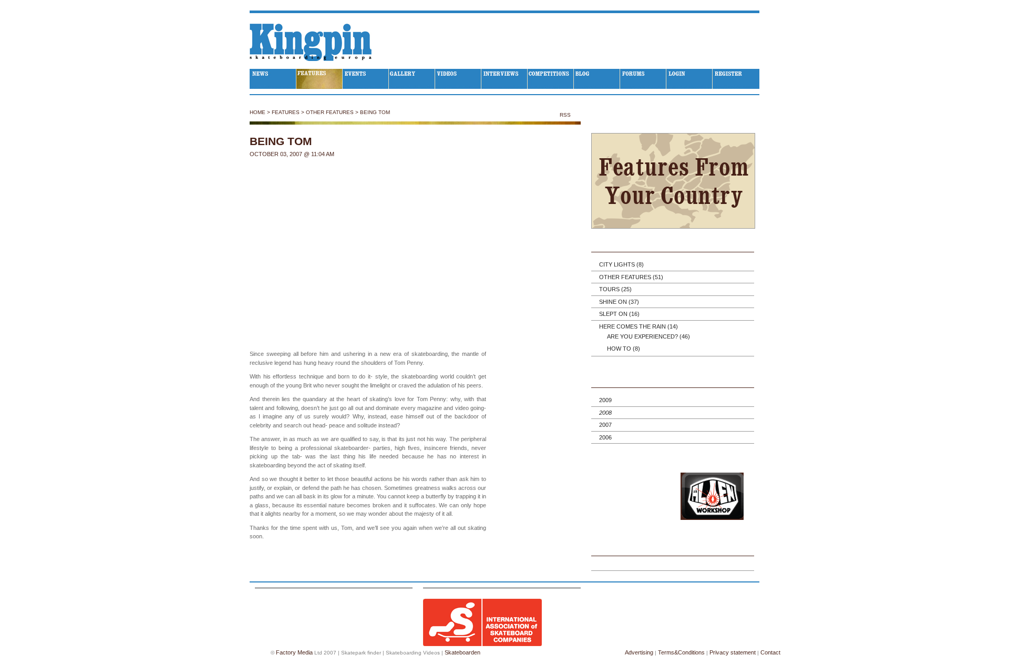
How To (623, 348)
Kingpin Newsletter (672, 549)
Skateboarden (462, 652)
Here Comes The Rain (638, 326)
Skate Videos (458, 79)
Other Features (330, 112)
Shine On (619, 302)
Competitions (551, 79)
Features (319, 79)
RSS (566, 115)
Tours (615, 289)
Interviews (504, 79)
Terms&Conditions (681, 652)
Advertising (639, 652)
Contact (770, 652)
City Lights (621, 264)
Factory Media (294, 652)
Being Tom (375, 112)
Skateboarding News (273, 79)
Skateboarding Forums (643, 79)
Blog (597, 79)
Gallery (412, 79)
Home (257, 112)
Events (366, 79)
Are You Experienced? (648, 336)
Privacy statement (732, 652)
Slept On (619, 314)
